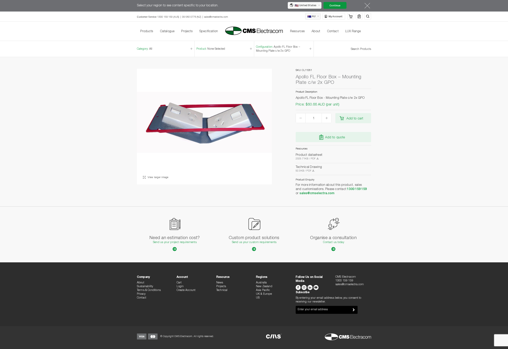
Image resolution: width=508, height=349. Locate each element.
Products (146, 31)
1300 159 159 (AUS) (168, 17)
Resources (297, 31)
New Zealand (264, 286)
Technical (221, 290)
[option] (204, 126)
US (258, 298)
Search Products (361, 49)
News (219, 282)
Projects (186, 31)
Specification (208, 31)
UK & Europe (264, 294)
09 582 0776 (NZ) (191, 17)
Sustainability (145, 286)
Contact (333, 31)
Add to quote (335, 137)
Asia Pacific (263, 290)
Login (180, 286)
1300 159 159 (357, 189)
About (316, 31)
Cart (179, 282)
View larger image (157, 177)
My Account (336, 17)
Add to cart (354, 118)
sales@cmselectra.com (216, 17)
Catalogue (167, 31)
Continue (334, 6)
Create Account (186, 290)
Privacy (141, 294)
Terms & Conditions (149, 290)
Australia (261, 282)
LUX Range (353, 31)
